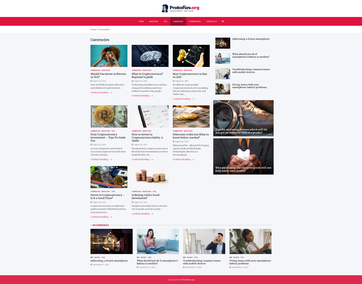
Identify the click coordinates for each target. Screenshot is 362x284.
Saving (97, 257)
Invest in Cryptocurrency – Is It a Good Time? (107, 196)
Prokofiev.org (188, 279)
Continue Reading (99, 92)
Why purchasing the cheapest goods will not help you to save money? (243, 169)
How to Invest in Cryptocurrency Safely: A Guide (147, 137)
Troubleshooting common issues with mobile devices (251, 71)
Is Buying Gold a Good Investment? (145, 196)
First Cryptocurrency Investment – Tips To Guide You (108, 137)
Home (141, 21)
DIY (91, 257)
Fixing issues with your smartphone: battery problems (249, 86)
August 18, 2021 (99, 81)
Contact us (211, 21)
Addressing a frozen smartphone (251, 39)
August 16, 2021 (140, 202)
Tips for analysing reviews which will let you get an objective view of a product (241, 131)
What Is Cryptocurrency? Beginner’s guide (147, 75)
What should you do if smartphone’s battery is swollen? (250, 55)
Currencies (178, 21)
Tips (165, 21)
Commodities (195, 21)
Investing (153, 21)
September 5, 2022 (101, 264)
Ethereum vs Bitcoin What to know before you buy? (191, 136)
